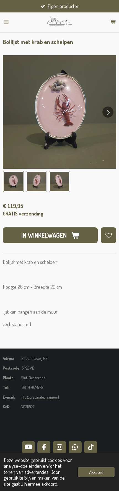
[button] (13, 181)
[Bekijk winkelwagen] (113, 22)
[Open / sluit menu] (6, 22)
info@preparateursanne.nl (39, 397)
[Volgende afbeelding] (107, 112)
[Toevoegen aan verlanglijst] (108, 235)
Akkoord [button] (96, 472)
